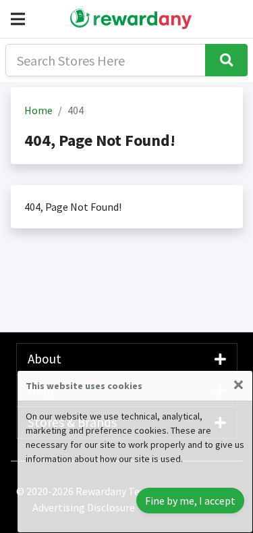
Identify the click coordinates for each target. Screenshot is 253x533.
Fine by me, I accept (190, 500)
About (44, 359)
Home (38, 110)
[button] (20, 18)
